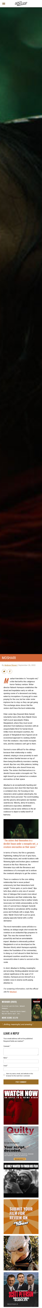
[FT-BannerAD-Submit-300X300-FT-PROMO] (21, 1200)
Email (6, 1065)
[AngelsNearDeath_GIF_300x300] (21, 1090)
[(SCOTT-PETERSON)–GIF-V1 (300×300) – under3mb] (21, 1273)
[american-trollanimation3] (21, 1236)
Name (6, 1057)
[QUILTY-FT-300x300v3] (21, 1127)
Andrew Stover (10, 665)
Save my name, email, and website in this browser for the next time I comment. (19, 1075)
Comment (7, 1046)
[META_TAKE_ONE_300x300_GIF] (21, 1163)
